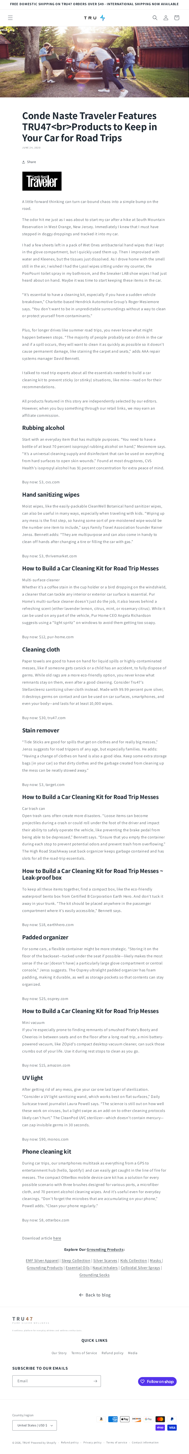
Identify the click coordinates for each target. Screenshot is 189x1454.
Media (132, 1353)
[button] (10, 17)
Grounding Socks (94, 1274)
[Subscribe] (95, 1381)
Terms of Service (84, 1353)
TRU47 (26, 1442)
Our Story (59, 1353)
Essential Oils (78, 1267)
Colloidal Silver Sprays (140, 1267)
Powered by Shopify (43, 1442)
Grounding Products (105, 1249)
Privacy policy (92, 1442)
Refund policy (113, 1353)
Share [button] (31, 162)
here (57, 1238)
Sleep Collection (76, 1260)
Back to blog (98, 1295)
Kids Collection (133, 1260)
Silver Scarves (105, 1260)
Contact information (145, 1442)
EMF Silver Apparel (42, 1260)
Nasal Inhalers (105, 1267)
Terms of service (116, 1442)
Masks (156, 1260)
